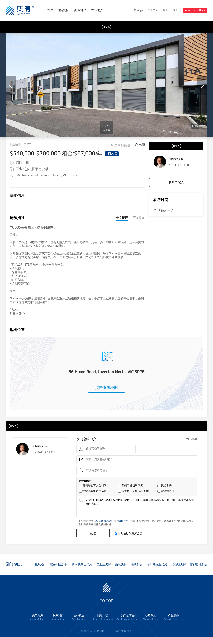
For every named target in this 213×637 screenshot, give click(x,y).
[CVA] (106, 27)
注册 (175, 10)
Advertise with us (195, 10)
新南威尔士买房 (82, 564)
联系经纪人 (176, 182)
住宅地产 (64, 10)
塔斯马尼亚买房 (157, 564)
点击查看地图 (106, 388)
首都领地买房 (198, 564)
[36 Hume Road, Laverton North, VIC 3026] (106, 85)
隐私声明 (123, 521)
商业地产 (80, 10)
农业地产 (97, 10)
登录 (165, 10)
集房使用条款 (103, 521)
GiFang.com (97, 631)
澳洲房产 (40, 564)
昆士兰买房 (103, 564)
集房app (138, 10)
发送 (93, 533)
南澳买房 (136, 564)
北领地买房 (178, 564)
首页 (50, 10)
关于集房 (153, 10)
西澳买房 (121, 564)
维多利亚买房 (59, 564)
